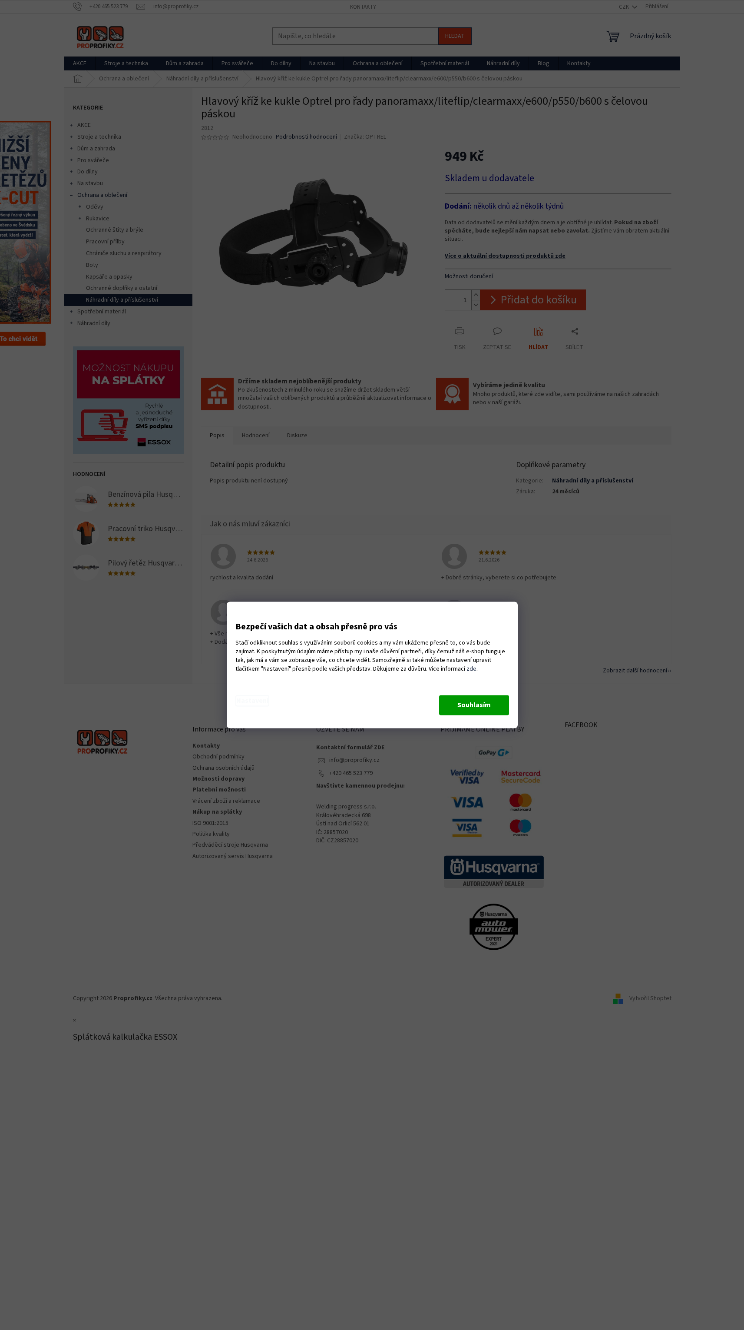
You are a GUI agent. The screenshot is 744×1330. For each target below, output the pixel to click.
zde (471, 669)
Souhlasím (474, 705)
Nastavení (252, 701)
